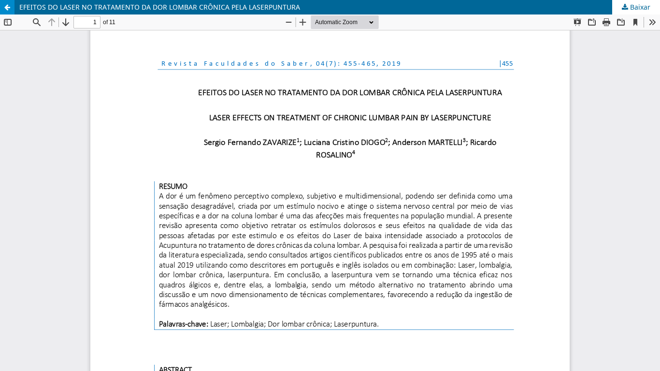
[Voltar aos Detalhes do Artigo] (7, 7)
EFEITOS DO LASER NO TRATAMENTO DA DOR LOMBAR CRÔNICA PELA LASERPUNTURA (159, 7)
